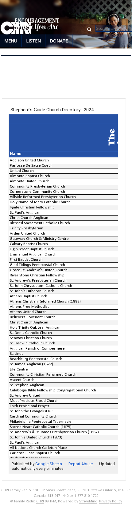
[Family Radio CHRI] (16, 28)
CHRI (40, 501)
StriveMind (88, 501)
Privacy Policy (110, 501)
